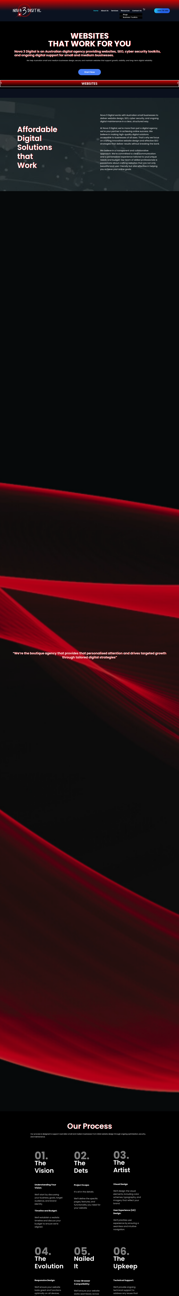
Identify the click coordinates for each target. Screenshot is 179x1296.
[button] (125, 10)
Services (114, 11)
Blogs (125, 14)
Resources (125, 11)
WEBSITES (89, 83)
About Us (104, 11)
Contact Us (137, 11)
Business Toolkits (130, 17)
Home (95, 11)
